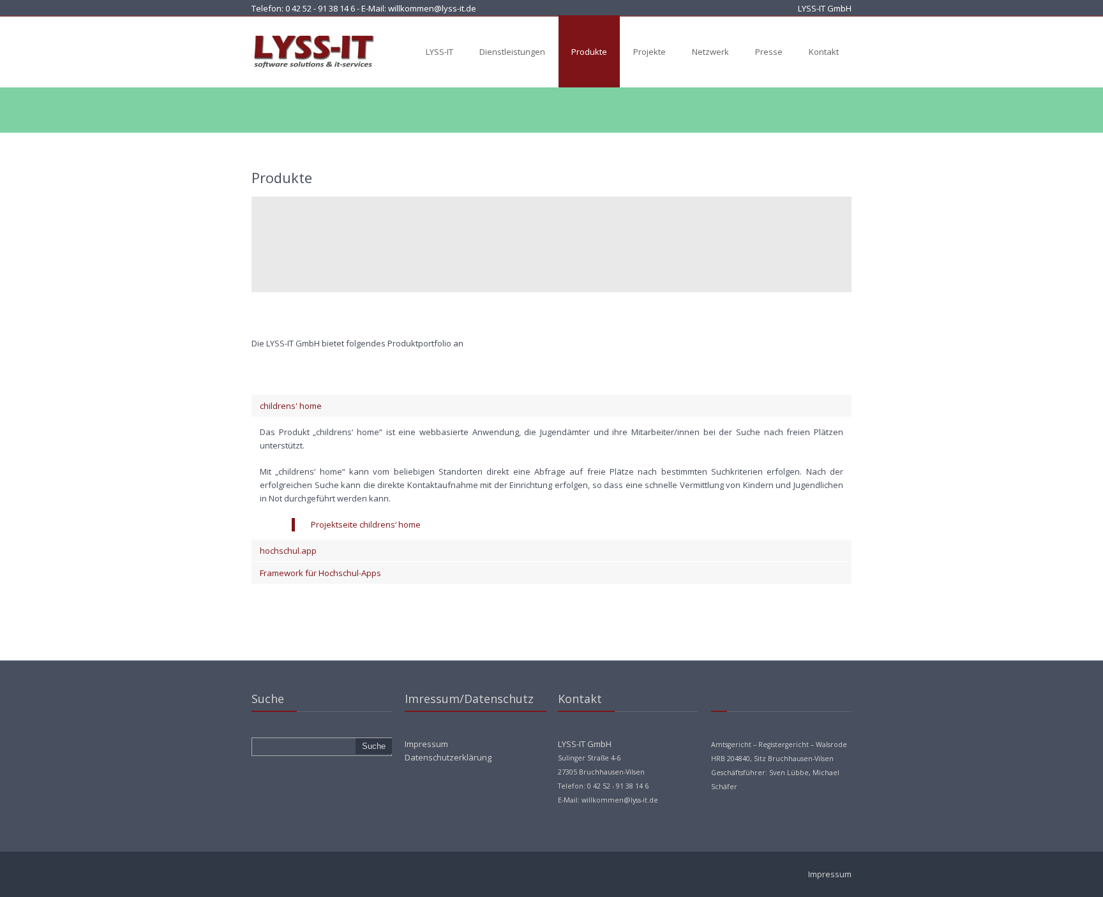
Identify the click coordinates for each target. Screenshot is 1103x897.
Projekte (649, 51)
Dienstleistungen (512, 51)
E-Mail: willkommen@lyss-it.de (608, 800)
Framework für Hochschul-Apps (320, 573)
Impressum (426, 744)
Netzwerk (710, 51)
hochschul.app (288, 550)
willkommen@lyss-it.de (432, 8)
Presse (769, 51)
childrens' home (291, 405)
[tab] (551, 406)
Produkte (589, 51)
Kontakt (824, 51)
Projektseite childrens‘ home (366, 524)
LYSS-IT (439, 51)
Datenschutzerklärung (448, 757)
